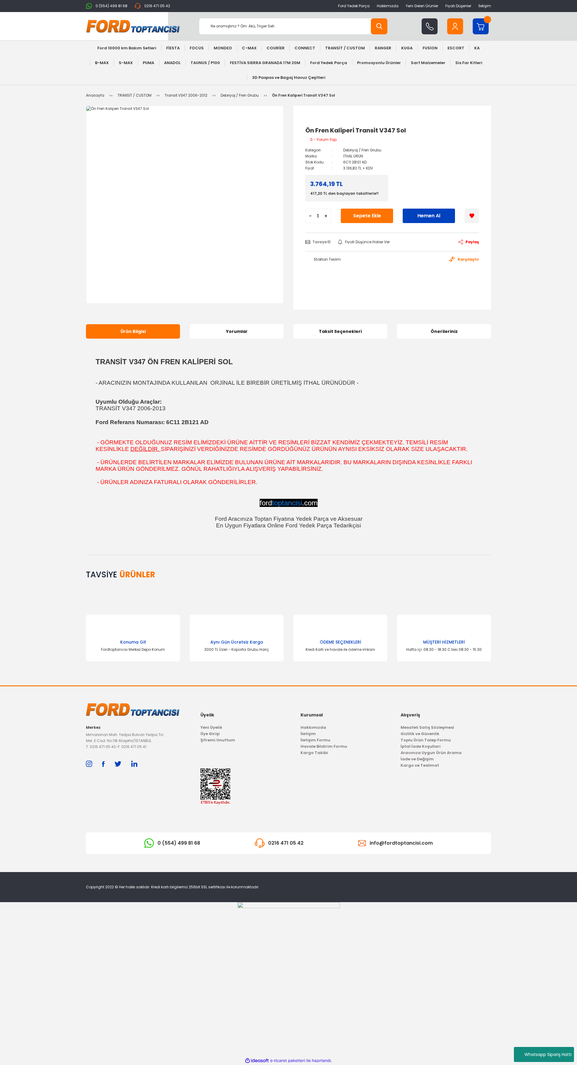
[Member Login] (455, 26)
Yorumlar (237, 331)
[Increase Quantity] (326, 216)
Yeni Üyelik (211, 727)
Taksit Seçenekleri (340, 331)
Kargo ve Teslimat (420, 765)
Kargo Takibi (314, 753)
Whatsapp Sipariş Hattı (548, 1054)
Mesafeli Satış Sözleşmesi (427, 727)
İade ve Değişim (417, 759)
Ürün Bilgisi (133, 331)
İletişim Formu (315, 740)
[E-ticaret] (287, 1060)
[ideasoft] (257, 1060)
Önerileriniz (444, 331)
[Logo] (133, 26)
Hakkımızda (387, 5)
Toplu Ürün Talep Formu (426, 740)
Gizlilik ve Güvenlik (420, 734)
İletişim (484, 5)
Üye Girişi (210, 734)
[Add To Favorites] (472, 216)
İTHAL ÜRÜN (353, 156)
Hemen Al (428, 215)
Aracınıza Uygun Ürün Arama (431, 753)
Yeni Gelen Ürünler (422, 5)
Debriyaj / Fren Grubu (362, 150)
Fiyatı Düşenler (458, 5)
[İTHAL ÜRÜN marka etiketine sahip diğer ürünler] (319, 120)
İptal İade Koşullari (421, 746)
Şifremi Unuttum (217, 740)
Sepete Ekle (367, 215)
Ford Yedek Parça (354, 5)
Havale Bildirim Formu (324, 746)
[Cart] (481, 26)
